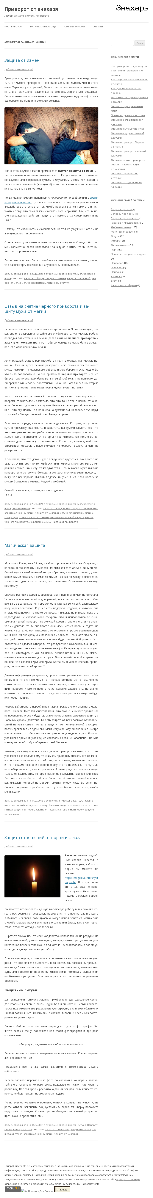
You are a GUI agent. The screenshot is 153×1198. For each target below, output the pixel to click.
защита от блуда (34, 278)
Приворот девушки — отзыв (128, 115)
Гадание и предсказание (126, 222)
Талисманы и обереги (124, 285)
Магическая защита (24, 545)
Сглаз (28, 1129)
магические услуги (58, 282)
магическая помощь (34, 282)
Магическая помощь (43, 26)
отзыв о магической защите (67, 517)
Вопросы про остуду (123, 209)
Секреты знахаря (74, 26)
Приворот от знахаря (31, 9)
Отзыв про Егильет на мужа (127, 128)
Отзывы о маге (21, 508)
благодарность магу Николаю (41, 805)
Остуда (81, 1125)
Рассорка (18, 1129)
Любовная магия (66, 273)
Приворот (117, 263)
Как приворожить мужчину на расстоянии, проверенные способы (129, 70)
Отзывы (98, 26)
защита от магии (70, 805)
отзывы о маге (13, 814)
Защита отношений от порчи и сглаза (43, 837)
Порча (8, 1129)
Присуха (116, 272)
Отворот (92, 1125)
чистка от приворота (65, 521)
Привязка (117, 267)
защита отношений (78, 278)
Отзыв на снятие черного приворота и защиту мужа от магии (46, 308)
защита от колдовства (56, 508)
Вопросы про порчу (122, 213)
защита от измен (55, 278)
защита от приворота (84, 508)
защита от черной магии (19, 513)
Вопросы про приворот (125, 218)
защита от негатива (57, 1129)
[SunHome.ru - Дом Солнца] (37, 1191)
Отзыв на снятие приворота (128, 160)
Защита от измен (21, 60)
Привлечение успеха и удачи (128, 254)
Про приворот (13, 26)
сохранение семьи (40, 521)
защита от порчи (24, 809)
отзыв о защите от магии (34, 517)
